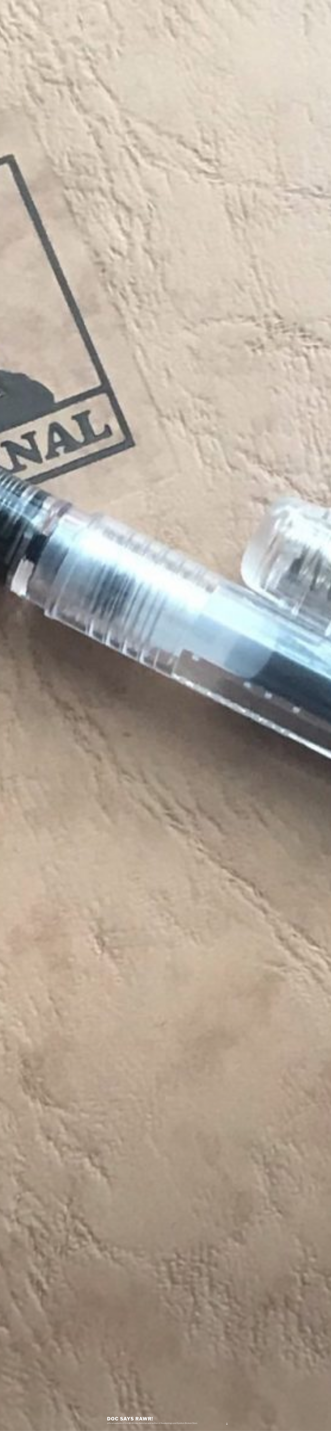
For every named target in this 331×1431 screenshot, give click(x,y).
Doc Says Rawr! (130, 1419)
